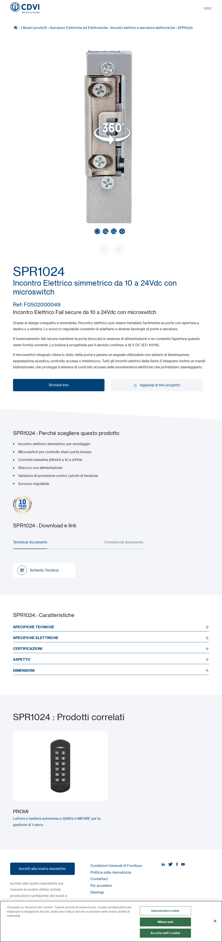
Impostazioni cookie (165, 910)
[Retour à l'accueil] (24, 8)
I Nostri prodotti (34, 28)
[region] (111, 921)
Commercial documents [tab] (123, 542)
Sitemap (97, 892)
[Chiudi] (215, 921)
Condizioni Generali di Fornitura (116, 865)
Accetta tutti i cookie (165, 933)
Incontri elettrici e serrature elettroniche (143, 28)
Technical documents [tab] (30, 542)
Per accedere (101, 885)
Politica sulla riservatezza (110, 872)
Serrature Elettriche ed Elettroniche (79, 28)
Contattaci (99, 879)
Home (15, 27)
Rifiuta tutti (165, 922)
